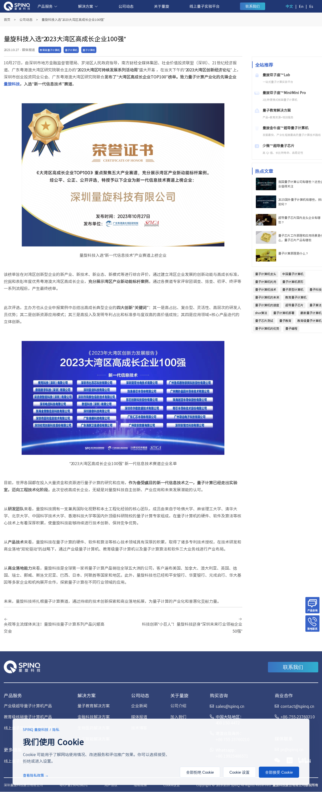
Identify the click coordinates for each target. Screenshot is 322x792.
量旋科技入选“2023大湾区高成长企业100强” (73, 19)
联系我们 (253, 6)
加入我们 (178, 717)
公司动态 (126, 6)
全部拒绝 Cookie (200, 772)
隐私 (55, 729)
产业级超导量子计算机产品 (28, 706)
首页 (7, 19)
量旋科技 (12, 84)
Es (311, 6)
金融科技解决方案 (93, 717)
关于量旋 (161, 6)
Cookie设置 (171, 785)
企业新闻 (139, 706)
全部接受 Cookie (279, 772)
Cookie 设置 (239, 772)
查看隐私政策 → (36, 775)
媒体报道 (139, 717)
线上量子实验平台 (204, 6)
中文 (289, 6)
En (301, 6)
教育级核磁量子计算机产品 (28, 717)
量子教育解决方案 (93, 706)
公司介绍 (178, 706)
